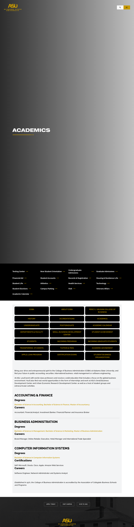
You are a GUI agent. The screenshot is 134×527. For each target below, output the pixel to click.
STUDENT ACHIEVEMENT (102, 332)
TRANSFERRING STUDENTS (31, 348)
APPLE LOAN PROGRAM (32, 355)
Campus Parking (47, 289)
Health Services (75, 283)
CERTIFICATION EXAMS (67, 355)
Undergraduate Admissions (75, 271)
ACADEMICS (102, 319)
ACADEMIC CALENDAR (102, 325)
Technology (101, 283)
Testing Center (18, 271)
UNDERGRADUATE (32, 325)
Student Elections (20, 289)
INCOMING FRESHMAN (67, 341)
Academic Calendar (20, 294)
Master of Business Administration (88, 431)
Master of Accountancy (80, 405)
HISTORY (31, 319)
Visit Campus (67, 504)
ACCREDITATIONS (66, 319)
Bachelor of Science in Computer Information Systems (37, 458)
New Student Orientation (51, 271)
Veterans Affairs (103, 289)
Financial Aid (17, 278)
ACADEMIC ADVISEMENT (102, 348)
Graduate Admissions (105, 271)
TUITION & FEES (67, 348)
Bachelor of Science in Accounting (29, 405)
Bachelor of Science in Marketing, (59, 431)
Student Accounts (48, 278)
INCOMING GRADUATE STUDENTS (102, 341)
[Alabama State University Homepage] (12, 7)
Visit (70, 289)
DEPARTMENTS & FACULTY (31, 332)
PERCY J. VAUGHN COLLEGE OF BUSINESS (102, 310)
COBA (31, 309)
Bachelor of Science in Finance (56, 405)
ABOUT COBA (67, 309)
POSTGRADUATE (67, 325)
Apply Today (50, 504)
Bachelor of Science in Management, (30, 431)
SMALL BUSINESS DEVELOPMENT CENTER (67, 333)
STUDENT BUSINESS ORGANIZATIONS (102, 356)
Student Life (17, 283)
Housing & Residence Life (107, 278)
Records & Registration (78, 278)
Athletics (44, 283)
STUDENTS (31, 341)
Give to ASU (83, 504)
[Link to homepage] (67, 522)
